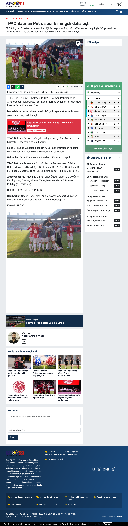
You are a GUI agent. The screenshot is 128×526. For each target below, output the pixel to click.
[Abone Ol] (74, 86)
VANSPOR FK (62, 11)
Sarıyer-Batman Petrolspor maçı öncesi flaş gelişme (43, 373)
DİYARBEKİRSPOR (55, 514)
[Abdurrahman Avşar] (14, 337)
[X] (99, 469)
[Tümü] (119, 42)
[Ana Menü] (120, 11)
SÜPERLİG (11, 11)
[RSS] (113, 469)
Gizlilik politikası (95, 524)
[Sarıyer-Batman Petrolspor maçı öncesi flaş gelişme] (44, 362)
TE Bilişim (118, 516)
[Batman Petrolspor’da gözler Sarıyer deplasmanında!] (69, 362)
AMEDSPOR (23, 11)
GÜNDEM (75, 11)
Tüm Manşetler (17, 505)
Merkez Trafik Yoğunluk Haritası (76, 498)
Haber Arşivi (73, 505)
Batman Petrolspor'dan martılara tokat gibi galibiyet (18, 373)
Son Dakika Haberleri (48, 505)
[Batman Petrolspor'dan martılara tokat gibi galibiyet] (19, 362)
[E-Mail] (24, 341)
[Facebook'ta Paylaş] (8, 87)
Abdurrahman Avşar (33, 335)
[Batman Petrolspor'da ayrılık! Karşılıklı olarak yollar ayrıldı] (19, 386)
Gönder (13, 437)
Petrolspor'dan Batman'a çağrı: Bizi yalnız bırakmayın (69, 397)
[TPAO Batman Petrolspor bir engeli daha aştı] (44, 61)
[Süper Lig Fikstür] (119, 157)
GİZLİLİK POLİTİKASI (33, 517)
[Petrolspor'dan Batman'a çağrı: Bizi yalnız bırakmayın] (69, 386)
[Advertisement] (103, 63)
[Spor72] (15, 4)
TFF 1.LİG (19, 517)
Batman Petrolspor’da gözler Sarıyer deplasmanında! (67, 373)
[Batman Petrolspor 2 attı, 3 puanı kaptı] (44, 386)
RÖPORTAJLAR (89, 11)
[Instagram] (104, 469)
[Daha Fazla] (22, 87)
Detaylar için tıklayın (103, 148)
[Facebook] (94, 469)
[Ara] (117, 11)
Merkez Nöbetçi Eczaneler (22, 497)
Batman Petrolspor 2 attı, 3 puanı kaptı (44, 396)
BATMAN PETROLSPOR (42, 11)
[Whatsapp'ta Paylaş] (18, 87)
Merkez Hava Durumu (49, 497)
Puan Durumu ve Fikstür (106, 497)
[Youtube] (108, 469)
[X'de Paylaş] (13, 87)
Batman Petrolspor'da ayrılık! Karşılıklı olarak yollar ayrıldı (18, 397)
